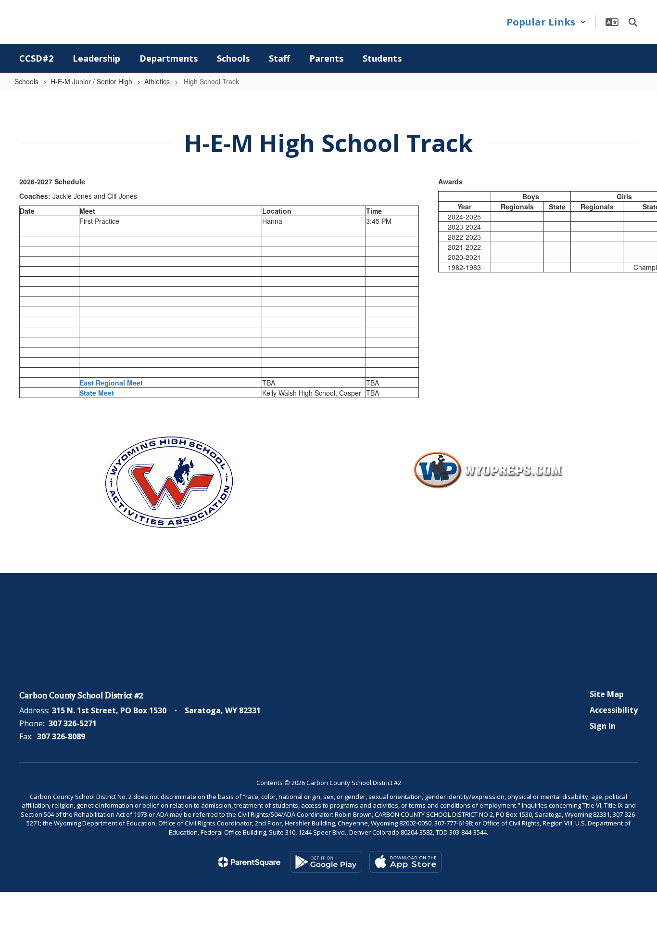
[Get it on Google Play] (326, 862)
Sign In (603, 726)
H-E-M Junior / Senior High (91, 81)
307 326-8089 (61, 736)
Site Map (607, 694)
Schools (26, 81)
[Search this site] (633, 22)
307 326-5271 (73, 723)
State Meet (96, 393)
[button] (546, 21)
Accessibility (614, 710)
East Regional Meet (111, 382)
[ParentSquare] (249, 862)
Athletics (157, 81)
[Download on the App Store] (405, 862)
